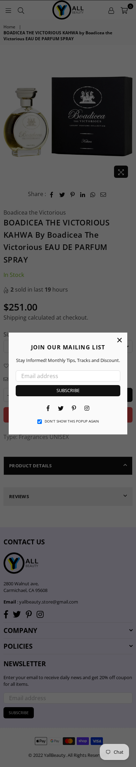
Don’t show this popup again (72, 421)
